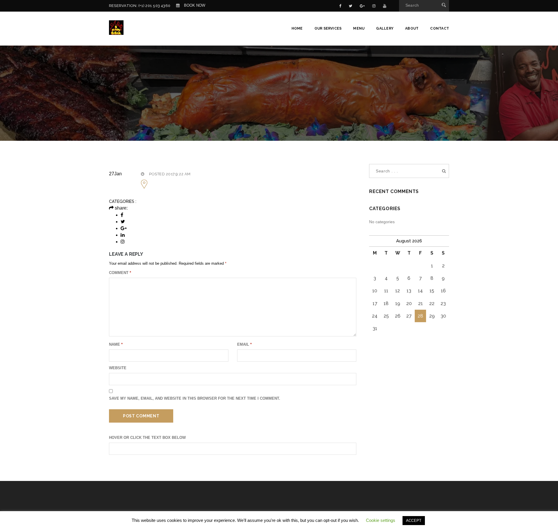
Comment (120, 273)
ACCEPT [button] (413, 520)
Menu (358, 28)
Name (116, 344)
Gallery (385, 28)
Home (297, 28)
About (412, 28)
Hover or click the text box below (147, 437)
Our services (328, 28)
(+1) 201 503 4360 (154, 5)
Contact (439, 28)
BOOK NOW (194, 5)
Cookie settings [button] (380, 520)
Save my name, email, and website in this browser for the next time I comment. (194, 398)
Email (244, 344)
